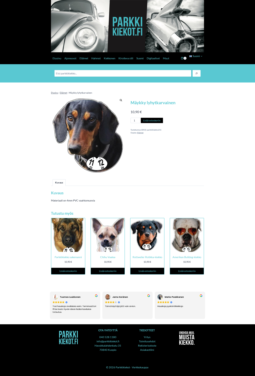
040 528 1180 (107, 337)
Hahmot (96, 58)
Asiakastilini (147, 349)
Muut (166, 58)
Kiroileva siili (125, 58)
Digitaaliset (153, 58)
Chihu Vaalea (107, 257)
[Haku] (197, 73)
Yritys (147, 337)
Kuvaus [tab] (59, 182)
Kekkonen (109, 58)
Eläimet (84, 58)
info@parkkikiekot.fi (108, 341)
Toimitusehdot (147, 341)
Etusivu (57, 58)
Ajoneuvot (70, 58)
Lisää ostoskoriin (152, 120)
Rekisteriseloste (147, 345)
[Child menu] (189, 63)
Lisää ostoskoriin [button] (68, 270)
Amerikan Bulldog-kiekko (187, 257)
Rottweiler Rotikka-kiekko (147, 257)
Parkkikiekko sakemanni (68, 257)
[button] (121, 100)
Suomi (140, 58)
